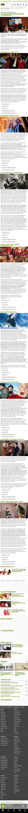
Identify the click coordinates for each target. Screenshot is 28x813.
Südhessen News (4, 745)
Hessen (4, 661)
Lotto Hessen (3, 789)
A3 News (16, 743)
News (15, 709)
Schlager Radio (3, 721)
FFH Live (2, 711)
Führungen (16, 786)
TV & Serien (8, 580)
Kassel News (16, 717)
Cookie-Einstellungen (17, 802)
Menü (25, 811)
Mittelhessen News (4, 741)
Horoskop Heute (4, 758)
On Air (15, 757)
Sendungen (16, 758)
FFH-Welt (16, 775)
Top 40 (2, 729)
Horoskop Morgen (4, 760)
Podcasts (15, 767)
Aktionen (16, 760)
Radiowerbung (17, 789)
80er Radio (3, 712)
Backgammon (3, 794)
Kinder (23, 580)
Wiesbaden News (17, 714)
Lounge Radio (3, 724)
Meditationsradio (4, 728)
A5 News (16, 745)
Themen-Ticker (6, 679)
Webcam (23, 4)
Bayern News (16, 726)
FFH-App (16, 777)
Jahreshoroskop (4, 765)
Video (20, 811)
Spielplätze (3, 779)
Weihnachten (16, 580)
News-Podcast (17, 769)
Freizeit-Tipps (3, 786)
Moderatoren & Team (18, 765)
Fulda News (16, 724)
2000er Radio (3, 716)
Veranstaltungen (4, 777)
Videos (15, 762)
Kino (2, 580)
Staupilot (18, 4)
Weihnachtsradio (4, 726)
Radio (2, 709)
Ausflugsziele (3, 784)
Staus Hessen (16, 738)
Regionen (3, 736)
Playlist (15, 4)
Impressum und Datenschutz (7, 802)
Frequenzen (16, 782)
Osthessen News (4, 740)
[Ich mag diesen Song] (20, 806)
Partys (2, 798)
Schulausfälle (16, 753)
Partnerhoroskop (4, 767)
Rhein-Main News (4, 743)
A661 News (16, 746)
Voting (15, 772)
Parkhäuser (16, 750)
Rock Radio (3, 717)
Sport (15, 728)
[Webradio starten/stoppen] (23, 806)
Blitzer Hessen (17, 740)
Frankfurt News (17, 712)
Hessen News (16, 711)
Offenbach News (17, 721)
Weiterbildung (16, 791)
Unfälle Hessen (17, 741)
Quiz (1, 796)
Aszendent (3, 769)
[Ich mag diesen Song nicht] (25, 806)
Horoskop (3, 757)
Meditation (3, 782)
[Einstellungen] (8, 661)
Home (3, 811)
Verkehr (16, 736)
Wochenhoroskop (4, 762)
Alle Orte (16, 731)
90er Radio (3, 714)
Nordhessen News (4, 738)
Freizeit (3, 775)
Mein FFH (26, 4)
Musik (8, 811)
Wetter (21, 4)
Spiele (2, 791)
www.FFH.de (9, 707)
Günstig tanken (17, 748)
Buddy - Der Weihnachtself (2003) (20, 1)
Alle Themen (16, 733)
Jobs (15, 784)
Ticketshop (3, 787)
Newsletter (16, 779)
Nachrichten (16, 707)
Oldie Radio (3, 719)
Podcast (14, 811)
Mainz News (16, 716)
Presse (15, 787)
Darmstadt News (17, 719)
